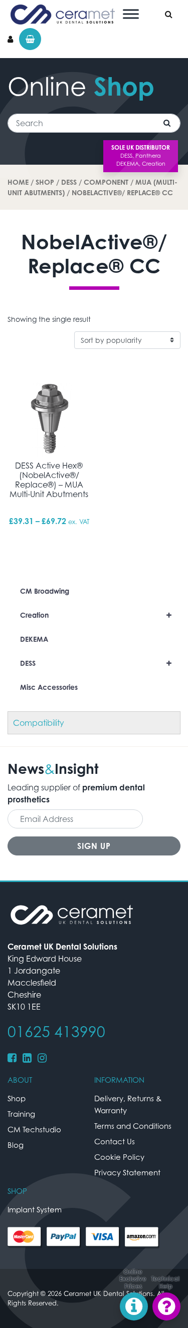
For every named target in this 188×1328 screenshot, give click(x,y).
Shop (45, 182)
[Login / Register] (10, 39)
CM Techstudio (34, 1129)
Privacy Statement (127, 1172)
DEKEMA (34, 639)
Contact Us (114, 1141)
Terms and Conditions (132, 1125)
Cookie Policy (119, 1156)
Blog (16, 1144)
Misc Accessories (49, 687)
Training (21, 1113)
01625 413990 (56, 1032)
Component (106, 182)
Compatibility (38, 723)
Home (18, 182)
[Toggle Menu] (131, 14)
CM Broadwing (44, 591)
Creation (96, 615)
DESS (69, 182)
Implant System (35, 1209)
